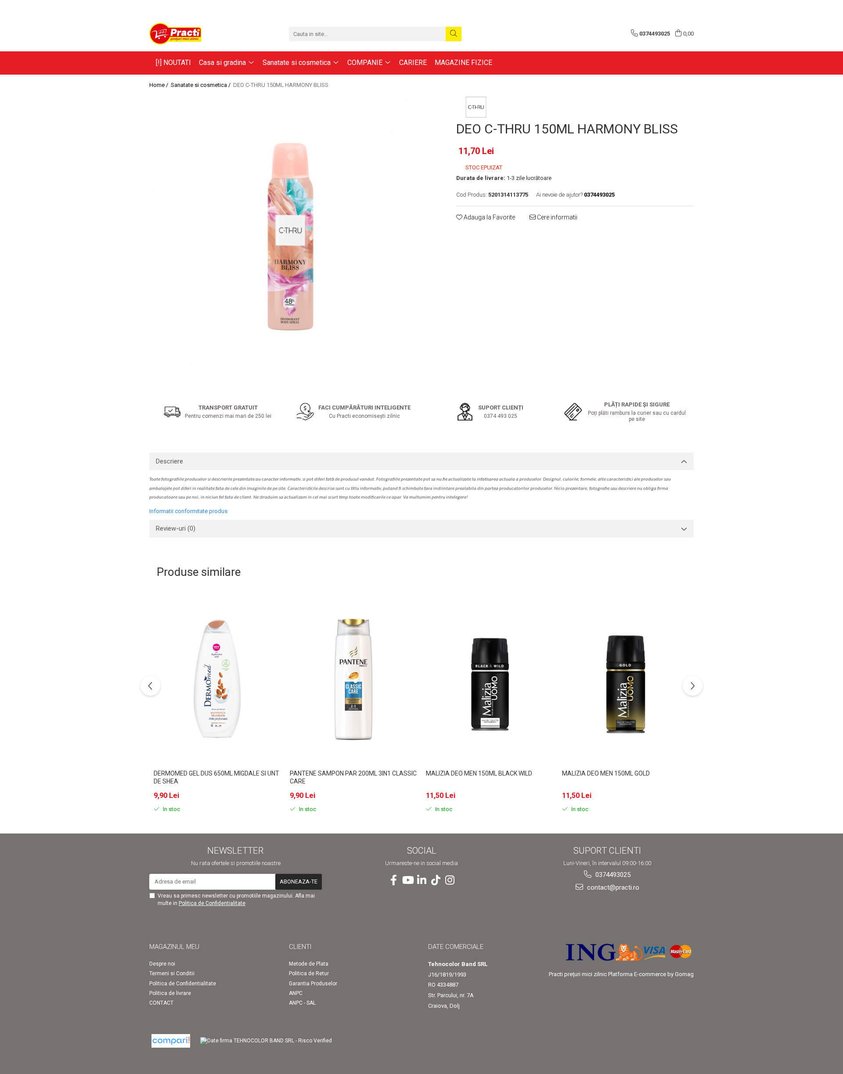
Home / (159, 85)
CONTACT (161, 1003)
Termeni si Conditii (172, 973)
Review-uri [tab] (175, 528)
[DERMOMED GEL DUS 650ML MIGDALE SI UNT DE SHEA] (217, 679)
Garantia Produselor (313, 984)
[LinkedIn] (421, 880)
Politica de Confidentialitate (212, 903)
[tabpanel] (291, 238)
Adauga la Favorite (488, 217)
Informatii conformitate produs (188, 511)
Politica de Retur (309, 973)
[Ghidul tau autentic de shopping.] (170, 1041)
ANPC (296, 993)
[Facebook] (393, 880)
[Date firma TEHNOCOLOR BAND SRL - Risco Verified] (266, 1041)
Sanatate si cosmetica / (201, 85)
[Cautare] (453, 34)
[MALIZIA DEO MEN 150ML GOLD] (625, 679)
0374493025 (612, 875)
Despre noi (162, 964)
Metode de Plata (308, 964)
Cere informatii (556, 217)
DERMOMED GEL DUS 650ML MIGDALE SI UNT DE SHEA (216, 777)
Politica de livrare (170, 993)
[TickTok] (435, 880)
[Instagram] (449, 880)
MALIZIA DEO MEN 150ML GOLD (606, 773)
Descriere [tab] (169, 461)
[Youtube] (407, 880)
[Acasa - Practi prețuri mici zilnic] (193, 34)
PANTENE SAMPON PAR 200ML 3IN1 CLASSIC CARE (353, 777)
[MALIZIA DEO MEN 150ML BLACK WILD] (489, 679)
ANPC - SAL (302, 1003)
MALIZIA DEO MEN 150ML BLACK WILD (479, 773)
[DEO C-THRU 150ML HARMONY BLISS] (291, 238)
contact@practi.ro (612, 887)
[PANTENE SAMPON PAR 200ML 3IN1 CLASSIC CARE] (353, 679)
